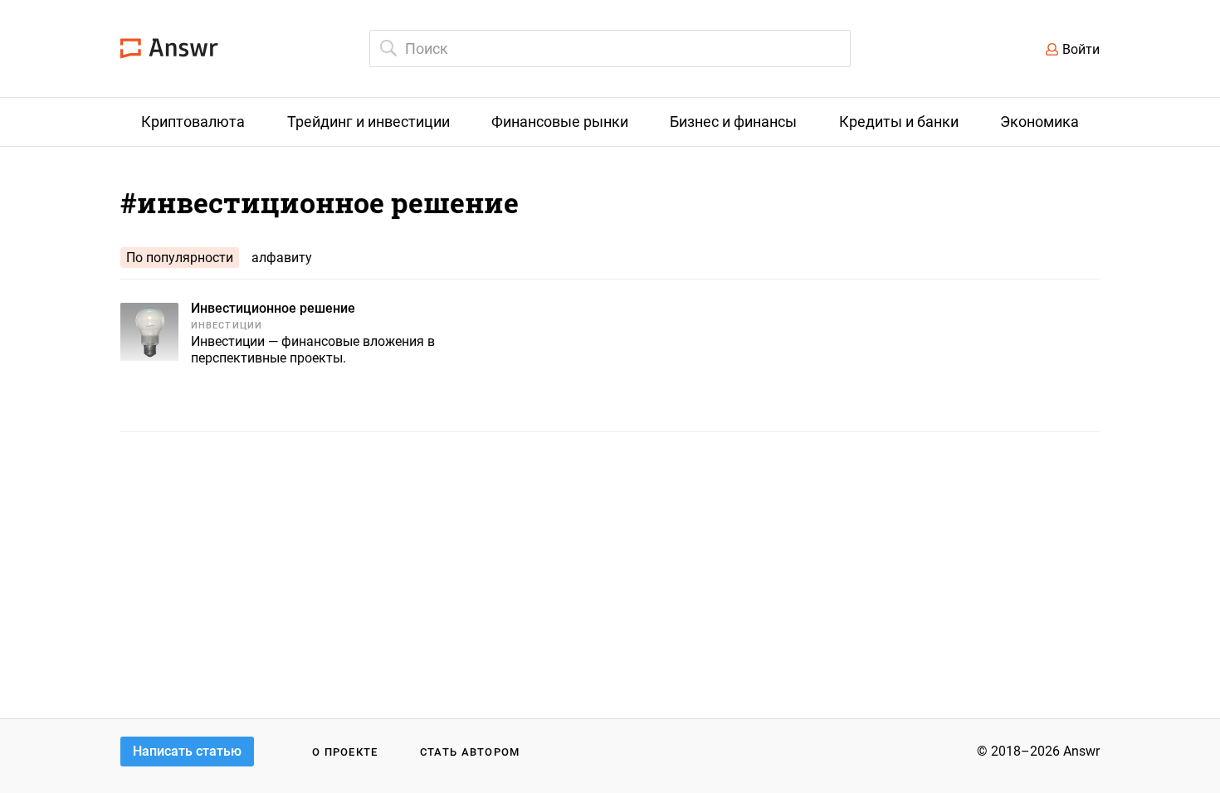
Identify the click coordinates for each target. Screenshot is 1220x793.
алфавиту (281, 257)
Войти (1081, 49)
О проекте (345, 752)
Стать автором (470, 752)
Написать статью (187, 751)
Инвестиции (226, 325)
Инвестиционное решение (273, 308)
